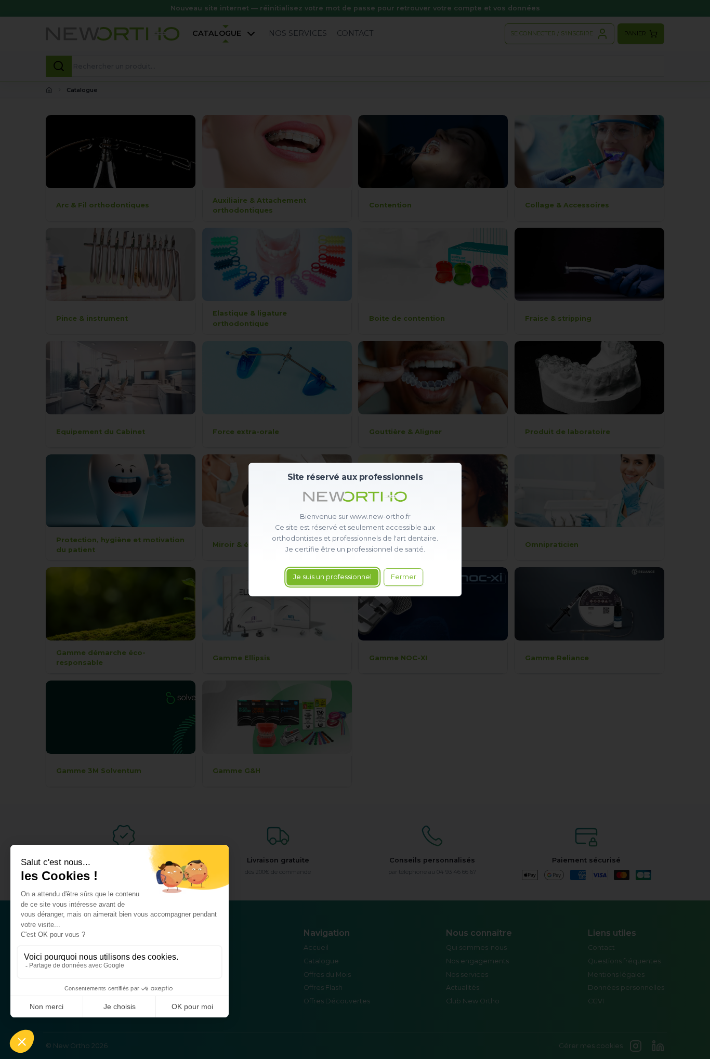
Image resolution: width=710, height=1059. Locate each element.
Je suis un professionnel (332, 577)
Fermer (403, 577)
